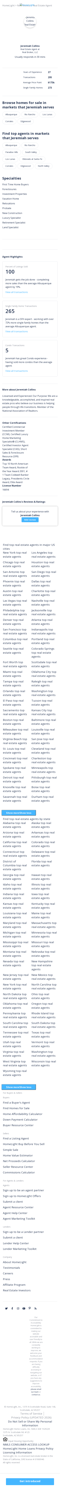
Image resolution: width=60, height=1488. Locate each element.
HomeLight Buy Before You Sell (23, 1144)
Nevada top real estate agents (13, 963)
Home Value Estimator (18, 1155)
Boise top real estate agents (40, 789)
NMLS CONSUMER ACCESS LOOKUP (26, 1444)
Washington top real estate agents (43, 693)
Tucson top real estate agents (41, 702)
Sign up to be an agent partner (23, 1190)
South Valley (31, 152)
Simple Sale (10, 1150)
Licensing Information (17, 1452)
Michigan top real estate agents (14, 934)
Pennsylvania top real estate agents (15, 1015)
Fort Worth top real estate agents (15, 664)
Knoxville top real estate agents (14, 789)
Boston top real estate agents (13, 722)
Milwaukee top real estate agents (15, 731)
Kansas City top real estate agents (43, 712)
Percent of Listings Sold (16, 266)
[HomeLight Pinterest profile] (29, 1308)
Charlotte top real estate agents (43, 593)
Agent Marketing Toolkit (19, 1218)
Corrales (9, 121)
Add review (30, 520)
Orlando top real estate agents (14, 693)
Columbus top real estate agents (15, 641)
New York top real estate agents (15, 986)
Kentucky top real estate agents (43, 906)
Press (6, 1279)
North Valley (43, 166)
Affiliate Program (14, 1285)
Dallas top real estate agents (41, 583)
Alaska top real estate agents (41, 825)
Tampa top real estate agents (13, 683)
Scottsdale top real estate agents (44, 664)
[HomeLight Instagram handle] (18, 1308)
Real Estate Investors (17, 1290)
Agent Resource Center (18, 1207)
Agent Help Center (15, 1213)
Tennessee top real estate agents (15, 1034)
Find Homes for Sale (16, 1108)
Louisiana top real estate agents (15, 915)
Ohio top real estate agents (40, 996)
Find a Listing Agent (16, 1138)
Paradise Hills (11, 152)
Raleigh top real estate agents (41, 683)
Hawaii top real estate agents (41, 877)
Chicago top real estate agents (14, 564)
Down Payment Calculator (20, 1119)
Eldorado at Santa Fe (32, 159)
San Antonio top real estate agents (15, 574)
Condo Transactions (14, 345)
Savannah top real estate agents (15, 799)
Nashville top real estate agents (42, 602)
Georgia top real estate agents (13, 877)
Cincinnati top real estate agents (15, 760)
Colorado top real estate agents (43, 844)
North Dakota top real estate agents (15, 996)
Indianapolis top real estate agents (43, 631)
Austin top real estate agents (13, 593)
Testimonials (11, 1268)
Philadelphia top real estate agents (15, 612)
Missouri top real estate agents (42, 944)
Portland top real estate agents (42, 641)
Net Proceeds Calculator (19, 1161)
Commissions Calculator (19, 1172)
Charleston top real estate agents (43, 760)
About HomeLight (15, 1262)
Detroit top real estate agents (13, 779)
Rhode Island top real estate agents (43, 1015)
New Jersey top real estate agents (16, 977)
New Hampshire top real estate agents (42, 965)
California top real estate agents (15, 844)
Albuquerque (11, 114)
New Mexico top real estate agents (43, 977)
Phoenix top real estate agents (14, 583)
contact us (36, 1394)
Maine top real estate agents (41, 915)
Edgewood (26, 121)
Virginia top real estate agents (13, 1054)
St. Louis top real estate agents (14, 750)
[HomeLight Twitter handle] (6, 1308)
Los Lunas (47, 114)
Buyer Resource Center (18, 1125)
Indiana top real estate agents (13, 896)
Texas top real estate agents (40, 1034)
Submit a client (13, 1202)
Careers (8, 1273)
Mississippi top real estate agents (15, 944)
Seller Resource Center (18, 1167)
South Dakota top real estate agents (43, 1025)
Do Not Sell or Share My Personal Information (30, 1423)
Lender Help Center (16, 1243)
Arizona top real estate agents (13, 834)
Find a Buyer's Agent (16, 1102)
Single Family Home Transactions (21, 306)
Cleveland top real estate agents (43, 750)
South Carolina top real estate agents (15, 1025)
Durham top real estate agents (42, 799)
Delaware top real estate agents (43, 854)
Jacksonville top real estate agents (43, 612)
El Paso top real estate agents (13, 702)
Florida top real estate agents (41, 863)
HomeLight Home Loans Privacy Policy (28, 1448)
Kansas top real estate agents (13, 906)
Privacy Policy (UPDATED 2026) (31, 1417)
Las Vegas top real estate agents (15, 602)
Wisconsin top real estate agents (43, 1063)
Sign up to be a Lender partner (23, 1232)
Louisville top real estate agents (43, 731)
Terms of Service (31, 1413)
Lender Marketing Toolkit (20, 1249)
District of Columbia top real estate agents (15, 865)
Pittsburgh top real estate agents (44, 779)
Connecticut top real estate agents (15, 854)
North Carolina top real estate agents (44, 986)
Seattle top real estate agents (13, 650)
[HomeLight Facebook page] (12, 1308)
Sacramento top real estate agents (15, 712)
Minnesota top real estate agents (44, 934)
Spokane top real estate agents (14, 770)
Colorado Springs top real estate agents (42, 652)
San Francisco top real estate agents (15, 631)
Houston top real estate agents (42, 564)
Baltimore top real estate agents (43, 722)
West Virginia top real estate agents (15, 1063)
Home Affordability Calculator (22, 1114)
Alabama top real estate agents (14, 825)
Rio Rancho (29, 114)
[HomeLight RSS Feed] (35, 1308)
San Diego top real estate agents (43, 574)
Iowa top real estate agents (40, 896)
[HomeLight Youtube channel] (24, 1308)
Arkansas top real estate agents (43, 834)
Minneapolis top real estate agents (43, 770)
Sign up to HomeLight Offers (22, 1196)
